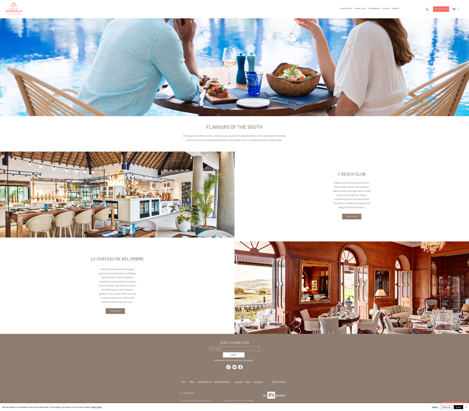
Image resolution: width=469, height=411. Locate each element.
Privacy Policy (96, 407)
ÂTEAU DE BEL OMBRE (123, 258)
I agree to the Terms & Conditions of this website (233, 360)
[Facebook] (240, 367)
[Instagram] (228, 367)
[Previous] (13, 67)
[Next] (455, 67)
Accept (458, 407)
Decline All (446, 407)
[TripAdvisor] (234, 367)
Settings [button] (435, 407)
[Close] (466, 407)
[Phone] (427, 9)
